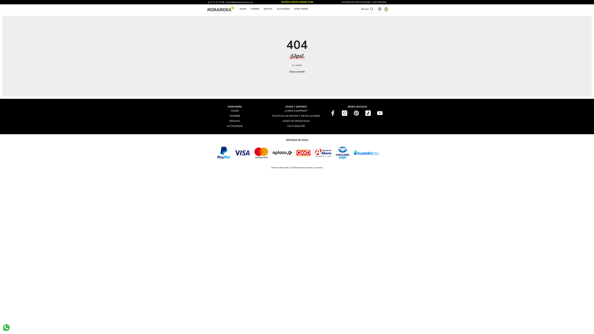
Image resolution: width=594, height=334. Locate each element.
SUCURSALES (348, 2)
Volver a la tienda (297, 71)
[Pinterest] (356, 113)
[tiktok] (368, 113)
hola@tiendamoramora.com (240, 2)
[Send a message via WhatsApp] (6, 327)
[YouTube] (380, 113)
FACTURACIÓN (379, 2)
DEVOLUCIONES (363, 2)
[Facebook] (333, 113)
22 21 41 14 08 (217, 2)
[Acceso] (380, 9)
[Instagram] (344, 113)
